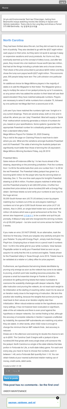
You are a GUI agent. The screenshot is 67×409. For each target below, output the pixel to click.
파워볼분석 (28, 215)
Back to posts (11, 378)
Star (15, 371)
